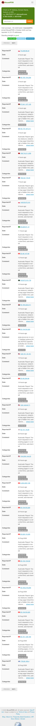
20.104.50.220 (25, 329)
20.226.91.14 (24, 227)
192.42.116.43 (25, 178)
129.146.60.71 (25, 405)
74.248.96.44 (24, 51)
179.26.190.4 (24, 661)
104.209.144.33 (25, 456)
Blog (3, 717)
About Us (9, 717)
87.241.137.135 (25, 104)
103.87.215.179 (25, 280)
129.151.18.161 (25, 354)
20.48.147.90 (24, 253)
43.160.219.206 (25, 588)
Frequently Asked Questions (21, 717)
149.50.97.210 (25, 202)
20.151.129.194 (25, 637)
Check (30, 21)
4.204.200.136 (25, 483)
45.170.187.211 (25, 129)
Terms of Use (23, 712)
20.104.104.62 (25, 561)
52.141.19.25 (24, 430)
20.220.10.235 (25, 534)
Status (17, 719)
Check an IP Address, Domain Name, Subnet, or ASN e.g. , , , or (15, 13)
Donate (23, 719)
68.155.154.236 (25, 77)
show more (30, 121)
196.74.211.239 (25, 153)
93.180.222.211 (25, 305)
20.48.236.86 (24, 378)
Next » (14, 43)
